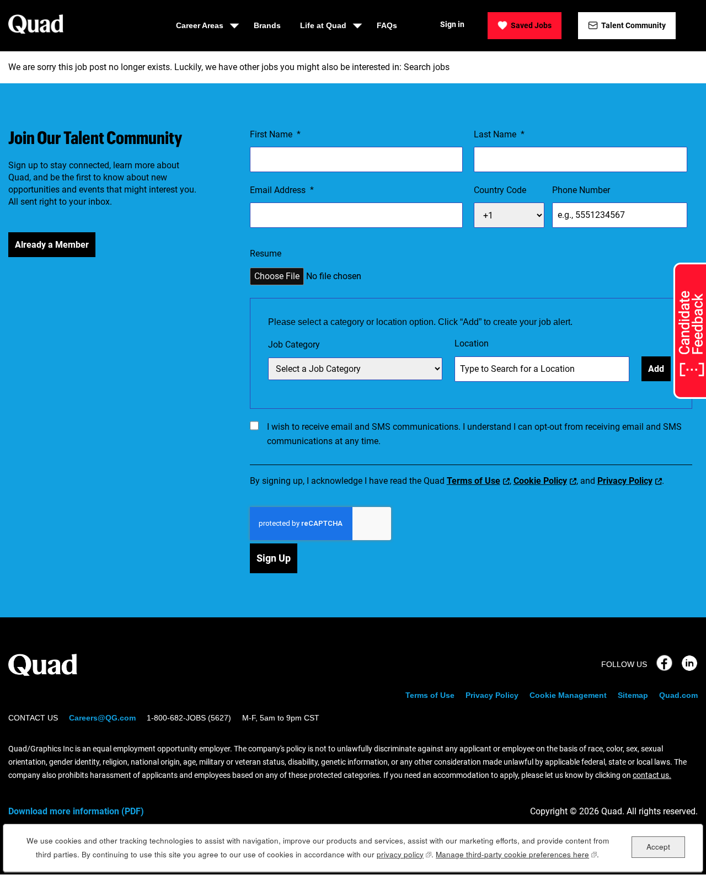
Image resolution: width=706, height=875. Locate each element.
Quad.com (678, 695)
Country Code (500, 190)
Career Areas (199, 25)
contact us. (652, 775)
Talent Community (633, 25)
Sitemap (633, 695)
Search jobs (427, 67)
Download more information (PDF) (76, 811)
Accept (658, 846)
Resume (265, 253)
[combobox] (355, 369)
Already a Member (52, 244)
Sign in (452, 24)
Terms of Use (473, 481)
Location (471, 343)
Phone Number (581, 190)
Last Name (499, 134)
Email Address (282, 190)
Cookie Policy (540, 481)
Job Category (294, 344)
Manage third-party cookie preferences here (516, 854)
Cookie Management (568, 695)
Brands (267, 25)
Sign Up (273, 558)
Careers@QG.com (102, 717)
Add (656, 369)
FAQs (387, 25)
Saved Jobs (531, 25)
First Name (275, 134)
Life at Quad (323, 25)
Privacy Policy (624, 481)
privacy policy (404, 854)
